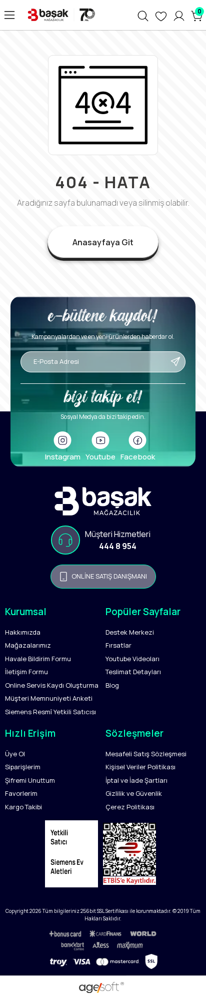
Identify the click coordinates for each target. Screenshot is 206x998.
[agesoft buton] (103, 987)
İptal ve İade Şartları (137, 780)
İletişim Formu (26, 671)
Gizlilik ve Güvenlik (134, 793)
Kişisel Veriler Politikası (141, 766)
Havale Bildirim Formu (38, 658)
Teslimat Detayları (133, 671)
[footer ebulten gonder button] (103, 377)
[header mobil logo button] (60, 14)
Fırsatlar (119, 645)
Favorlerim (21, 793)
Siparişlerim (22, 766)
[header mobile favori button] (161, 15)
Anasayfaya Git (103, 242)
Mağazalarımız (28, 645)
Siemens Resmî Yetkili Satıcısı (50, 711)
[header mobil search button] (143, 15)
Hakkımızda (22, 632)
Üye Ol (15, 753)
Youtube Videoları (133, 658)
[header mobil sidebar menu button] (9, 15)
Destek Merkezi (130, 632)
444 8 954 (117, 546)
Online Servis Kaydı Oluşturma (51, 685)
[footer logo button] (103, 501)
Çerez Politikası (130, 806)
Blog (112, 685)
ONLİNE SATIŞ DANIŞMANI (109, 576)
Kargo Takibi (23, 806)
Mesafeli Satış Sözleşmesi (146, 753)
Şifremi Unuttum (30, 780)
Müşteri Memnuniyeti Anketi (48, 698)
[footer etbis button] (132, 856)
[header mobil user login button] (179, 15)
